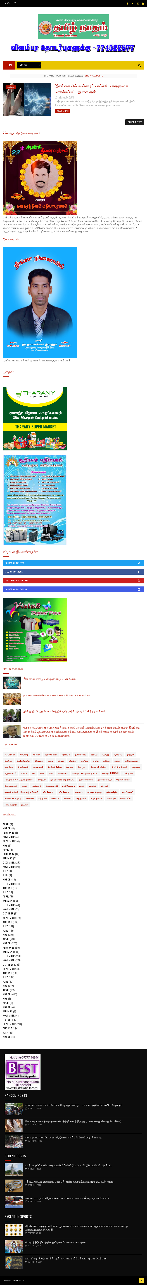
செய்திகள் (128, 773)
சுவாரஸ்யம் (63, 773)
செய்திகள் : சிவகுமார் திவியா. (19, 779)
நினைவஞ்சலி (52, 785)
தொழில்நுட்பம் (11, 785)
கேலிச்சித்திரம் (55, 767)
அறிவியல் (65, 754)
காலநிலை (9, 767)
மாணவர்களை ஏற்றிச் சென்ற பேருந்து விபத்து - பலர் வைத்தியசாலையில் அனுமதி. (74, 1105)
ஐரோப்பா (73, 760)
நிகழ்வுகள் (36, 785)
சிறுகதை (136, 767)
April (6, 824)
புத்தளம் (104, 785)
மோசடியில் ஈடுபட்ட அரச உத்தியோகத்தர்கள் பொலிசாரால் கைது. (63, 1137)
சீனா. (51, 773)
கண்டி (96, 760)
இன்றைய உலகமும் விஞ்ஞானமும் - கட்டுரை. (49, 678)
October (8, 913)
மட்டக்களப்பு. (65, 792)
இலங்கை (39, 760)
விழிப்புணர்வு (96, 798)
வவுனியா (55, 798)
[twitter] (132, 3)
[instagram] (138, 3)
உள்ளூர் (61, 760)
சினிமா (24, 773)
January (8, 858)
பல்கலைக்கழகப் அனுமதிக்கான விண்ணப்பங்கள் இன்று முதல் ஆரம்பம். (67, 1198)
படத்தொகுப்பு (68, 785)
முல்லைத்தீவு (112, 792)
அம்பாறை (24, 754)
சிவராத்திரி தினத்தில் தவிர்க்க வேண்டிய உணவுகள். (56, 1242)
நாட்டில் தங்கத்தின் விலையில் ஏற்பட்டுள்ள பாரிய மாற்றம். (57, 695)
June (5, 875)
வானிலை (68, 798)
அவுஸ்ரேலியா (51, 754)
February (8, 832)
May (5, 845)
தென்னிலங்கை (123, 779)
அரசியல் (36, 754)
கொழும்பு (82, 767)
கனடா (117, 760)
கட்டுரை (85, 760)
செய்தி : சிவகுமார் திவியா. (85, 773)
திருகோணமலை (86, 779)
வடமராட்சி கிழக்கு (13, 798)
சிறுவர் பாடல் (10, 773)
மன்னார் (79, 792)
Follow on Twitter (14, 563)
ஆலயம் (94, 754)
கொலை (69, 767)
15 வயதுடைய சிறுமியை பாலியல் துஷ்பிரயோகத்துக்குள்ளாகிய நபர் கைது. (69, 1181)
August (7, 888)
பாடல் (81, 785)
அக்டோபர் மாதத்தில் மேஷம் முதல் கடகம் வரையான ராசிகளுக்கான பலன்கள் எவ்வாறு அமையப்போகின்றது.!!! (76, 1227)
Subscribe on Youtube (17, 580)
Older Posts (134, 122)
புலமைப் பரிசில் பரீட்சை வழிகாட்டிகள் (21, 792)
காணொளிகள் (131, 760)
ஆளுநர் (105, 754)
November (9, 837)
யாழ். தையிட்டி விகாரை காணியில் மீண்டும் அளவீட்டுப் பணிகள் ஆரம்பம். (68, 1165)
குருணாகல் (38, 767)
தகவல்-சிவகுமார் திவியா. (62, 779)
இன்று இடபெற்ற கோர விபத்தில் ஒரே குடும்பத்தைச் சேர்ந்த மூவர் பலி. (64, 711)
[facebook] (127, 3)
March (7, 828)
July (5, 871)
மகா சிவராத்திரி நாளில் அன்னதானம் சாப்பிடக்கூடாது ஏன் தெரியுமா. (66, 1258)
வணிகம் (30, 798)
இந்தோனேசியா (24, 760)
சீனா (42, 773)
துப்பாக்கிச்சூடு (105, 779)
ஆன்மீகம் (118, 754)
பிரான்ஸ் (92, 785)
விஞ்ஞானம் (81, 798)
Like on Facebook (14, 571)
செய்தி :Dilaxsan (110, 773)
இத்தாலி (131, 754)
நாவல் (24, 785)
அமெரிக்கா (10, 754)
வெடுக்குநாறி (11, 804)
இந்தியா (8, 760)
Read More (62, 111)
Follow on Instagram (16, 589)
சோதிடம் (42, 779)
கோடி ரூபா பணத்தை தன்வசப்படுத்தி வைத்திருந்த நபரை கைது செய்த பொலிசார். (73, 1121)
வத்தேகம (11, 87)
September (9, 841)
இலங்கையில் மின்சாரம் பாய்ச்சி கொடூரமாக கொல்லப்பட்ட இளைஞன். (92, 88)
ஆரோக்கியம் (80, 754)
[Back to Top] (141, 1280)
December (9, 862)
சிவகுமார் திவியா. (99, 767)
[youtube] (143, 3)
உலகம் (50, 760)
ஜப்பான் (24, 804)
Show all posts (94, 76)
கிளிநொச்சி (23, 767)
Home (9, 65)
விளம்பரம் (111, 798)
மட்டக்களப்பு (48, 792)
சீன (33, 773)
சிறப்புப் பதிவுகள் (120, 767)
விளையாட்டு (125, 798)
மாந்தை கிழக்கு (94, 792)
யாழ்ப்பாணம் (128, 792)
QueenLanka (18, 1280)
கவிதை (106, 760)
